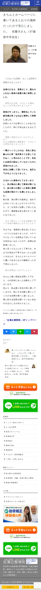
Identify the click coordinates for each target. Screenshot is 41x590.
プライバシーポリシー (14, 497)
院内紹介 (9, 441)
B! (27, 331)
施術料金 (9, 450)
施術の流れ (10, 445)
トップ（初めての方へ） (15, 422)
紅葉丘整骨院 (17, 582)
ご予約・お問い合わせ (14, 459)
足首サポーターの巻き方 (15, 501)
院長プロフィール (13, 432)
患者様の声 (10, 436)
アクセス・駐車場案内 (14, 454)
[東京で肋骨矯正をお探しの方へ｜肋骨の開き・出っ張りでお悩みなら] (16, 3)
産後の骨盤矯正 (12, 482)
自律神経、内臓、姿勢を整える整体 (20, 478)
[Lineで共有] (20, 331)
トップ (6, 9)
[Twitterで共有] (13, 331)
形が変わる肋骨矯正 (20, 9)
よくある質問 (11, 427)
